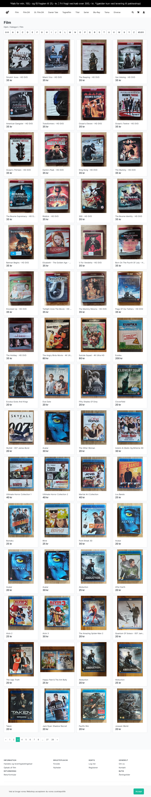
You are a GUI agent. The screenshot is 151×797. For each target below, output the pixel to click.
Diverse (117, 12)
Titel (77, 12)
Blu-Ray (96, 12)
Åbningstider (124, 774)
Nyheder (57, 767)
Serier (86, 12)
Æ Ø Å (141, 32)
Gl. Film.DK (39, 12)
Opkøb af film (10, 767)
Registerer (93, 767)
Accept (139, 791)
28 (52, 739)
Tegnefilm (66, 12)
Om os (122, 764)
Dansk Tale (53, 12)
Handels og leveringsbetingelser (18, 764)
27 (47, 739)
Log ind (92, 764)
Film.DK (26, 12)
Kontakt (122, 767)
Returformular (10, 774)
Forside (56, 764)
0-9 (7, 32)
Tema (107, 12)
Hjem (6, 27)
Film (17, 12)
